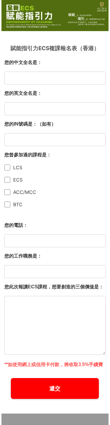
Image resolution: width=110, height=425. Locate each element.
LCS (17, 167)
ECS (18, 180)
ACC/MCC (24, 192)
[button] (55, 388)
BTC (18, 204)
